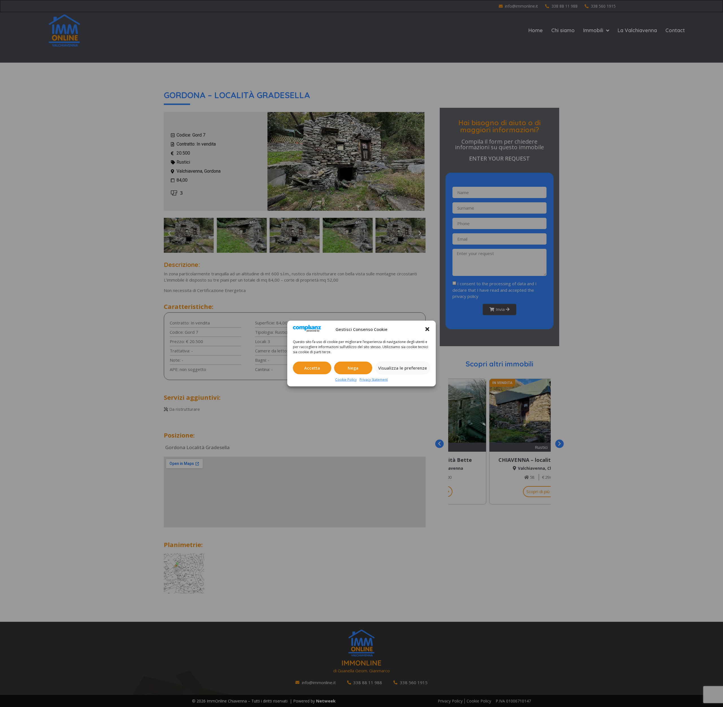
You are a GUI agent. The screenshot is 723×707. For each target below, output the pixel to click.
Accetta (312, 368)
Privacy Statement (374, 379)
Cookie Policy (346, 379)
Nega (353, 368)
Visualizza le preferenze (402, 368)
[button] (427, 329)
